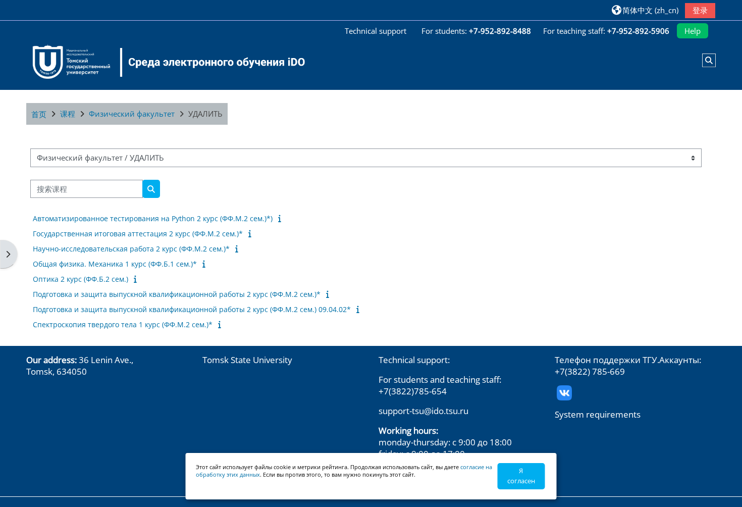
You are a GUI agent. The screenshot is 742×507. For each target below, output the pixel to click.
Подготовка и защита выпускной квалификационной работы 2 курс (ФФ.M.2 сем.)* (177, 294)
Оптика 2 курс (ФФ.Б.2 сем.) (80, 279)
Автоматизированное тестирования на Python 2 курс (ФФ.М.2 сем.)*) (153, 218)
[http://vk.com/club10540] (564, 392)
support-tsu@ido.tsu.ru (423, 411)
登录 (700, 10)
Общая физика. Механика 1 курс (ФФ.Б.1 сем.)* (115, 264)
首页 (38, 114)
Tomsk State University (247, 360)
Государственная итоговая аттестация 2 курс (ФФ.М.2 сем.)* (138, 233)
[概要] (282, 218)
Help (692, 31)
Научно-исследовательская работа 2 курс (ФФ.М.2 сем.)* (131, 249)
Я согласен (521, 475)
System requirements (598, 414)
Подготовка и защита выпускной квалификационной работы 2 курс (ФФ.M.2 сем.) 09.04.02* (192, 309)
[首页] (162, 62)
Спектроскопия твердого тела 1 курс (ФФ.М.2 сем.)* (123, 324)
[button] (645, 10)
